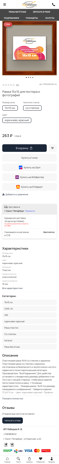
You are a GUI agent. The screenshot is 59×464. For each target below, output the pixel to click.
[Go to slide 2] (28, 77)
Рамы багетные (17, 11)
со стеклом (32, 108)
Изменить (30, 211)
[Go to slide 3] (30, 77)
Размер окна (8, 102)
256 (6, 315)
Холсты (49, 18)
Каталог (8, 340)
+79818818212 (9, 434)
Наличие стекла (31, 102)
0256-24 (8, 308)
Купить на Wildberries (32, 177)
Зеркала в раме (41, 11)
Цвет (4, 115)
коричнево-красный (17, 120)
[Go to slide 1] (26, 77)
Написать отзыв (13, 420)
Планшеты (32, 18)
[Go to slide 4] (32, 77)
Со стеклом (10, 334)
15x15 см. (10, 108)
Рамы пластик (11, 327)
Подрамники (11, 18)
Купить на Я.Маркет (32, 187)
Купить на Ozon (32, 167)
